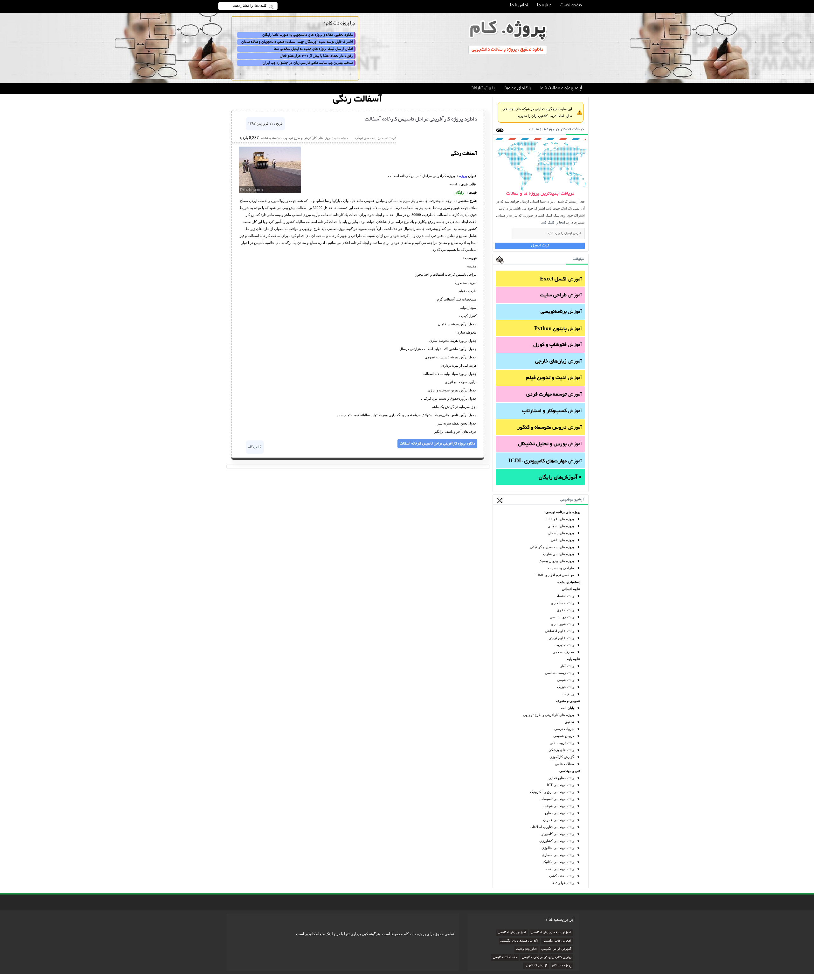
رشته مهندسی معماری (558, 855)
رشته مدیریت (564, 645)
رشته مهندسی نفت (560, 869)
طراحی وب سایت (561, 568)
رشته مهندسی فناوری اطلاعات (552, 827)
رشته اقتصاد (565, 596)
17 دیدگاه (255, 447)
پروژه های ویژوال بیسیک (556, 561)
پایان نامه (567, 708)
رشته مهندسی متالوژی (558, 848)
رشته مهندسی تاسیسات (557, 799)
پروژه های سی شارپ (558, 554)
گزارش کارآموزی (561, 757)
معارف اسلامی (563, 652)
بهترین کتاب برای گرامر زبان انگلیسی (546, 957)
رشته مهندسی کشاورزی (556, 841)
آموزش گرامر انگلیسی (556, 949)
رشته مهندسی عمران (558, 820)
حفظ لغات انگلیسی (505, 957)
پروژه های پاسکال (561, 533)
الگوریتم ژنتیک (526, 949)
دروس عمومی (563, 736)
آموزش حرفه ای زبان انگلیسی (551, 933)
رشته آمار (567, 666)
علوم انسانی (571, 589)
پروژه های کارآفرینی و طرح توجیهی (548, 715)
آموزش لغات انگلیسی (557, 941)
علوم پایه (573, 659)
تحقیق (569, 722)
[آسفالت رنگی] (270, 192)
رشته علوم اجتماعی (559, 631)
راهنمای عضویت (517, 88)
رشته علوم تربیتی (561, 638)
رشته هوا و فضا (563, 883)
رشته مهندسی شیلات (558, 806)
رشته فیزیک (565, 687)
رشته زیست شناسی (559, 673)
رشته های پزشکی (561, 750)
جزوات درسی (564, 729)
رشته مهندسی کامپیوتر (558, 834)
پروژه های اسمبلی (561, 526)
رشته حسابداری (562, 603)
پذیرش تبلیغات (483, 88)
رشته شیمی (565, 680)
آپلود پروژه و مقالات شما (561, 88)
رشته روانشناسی (562, 617)
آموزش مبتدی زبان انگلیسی (519, 941)
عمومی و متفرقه (568, 701)
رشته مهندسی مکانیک (558, 862)
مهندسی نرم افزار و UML (555, 575)
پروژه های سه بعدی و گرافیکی (552, 547)
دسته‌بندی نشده (568, 582)
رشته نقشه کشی (561, 876)
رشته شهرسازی (562, 624)
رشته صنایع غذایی (561, 778)
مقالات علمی (564, 764)
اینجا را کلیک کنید (553, 222)
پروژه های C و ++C (560, 519)
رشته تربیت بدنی (562, 743)
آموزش (561, 279)
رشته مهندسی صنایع (559, 813)
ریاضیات (568, 694)
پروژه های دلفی (562, 540)
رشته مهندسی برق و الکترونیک (552, 792)
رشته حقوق (565, 610)
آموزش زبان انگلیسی (512, 933)
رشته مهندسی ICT (560, 785)
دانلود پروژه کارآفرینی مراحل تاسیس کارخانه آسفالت (421, 119)
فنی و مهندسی (569, 771)
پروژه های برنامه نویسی (562, 512)
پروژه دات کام (561, 966)
